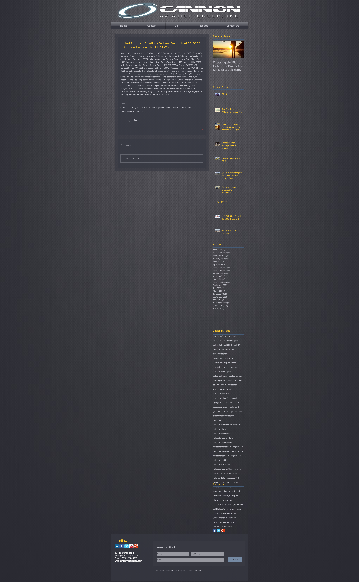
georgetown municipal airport (226, 407)
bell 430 (216, 349)
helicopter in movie (221, 451)
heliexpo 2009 (219, 473)
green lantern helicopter (223, 416)
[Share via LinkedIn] (135, 120)
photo (215, 500)
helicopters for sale (221, 464)
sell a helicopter (219, 504)
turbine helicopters (228, 513)
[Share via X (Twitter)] (128, 120)
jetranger (217, 487)
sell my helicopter (235, 504)
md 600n (217, 495)
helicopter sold (219, 460)
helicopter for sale (221, 447)
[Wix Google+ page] (136, 546)
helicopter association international (228, 424)
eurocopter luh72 (220, 398)
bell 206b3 (217, 345)
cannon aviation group (130, 107)
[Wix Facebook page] (121, 546)
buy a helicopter (220, 354)
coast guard (232, 367)
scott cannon (226, 500)
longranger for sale (232, 491)
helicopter (146, 107)
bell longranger (227, 349)
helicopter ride (237, 451)
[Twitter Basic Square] (218, 530)
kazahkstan (228, 487)
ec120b (216, 385)
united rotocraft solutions (131, 111)
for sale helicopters (233, 402)
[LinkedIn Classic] (117, 546)
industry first (232, 482)
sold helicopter (219, 509)
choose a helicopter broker (224, 362)
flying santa (218, 402)
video (233, 522)
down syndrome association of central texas (228, 380)
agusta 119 (218, 336)
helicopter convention (222, 442)
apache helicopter (230, 340)
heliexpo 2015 (219, 482)
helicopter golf (236, 447)
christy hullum (219, 367)
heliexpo (237, 469)
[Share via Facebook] (121, 120)
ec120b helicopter (229, 385)
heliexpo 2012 (219, 478)
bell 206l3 (228, 345)
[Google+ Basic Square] (223, 530)
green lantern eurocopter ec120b (227, 411)
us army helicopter (221, 522)
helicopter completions (181, 107)
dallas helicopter (220, 376)
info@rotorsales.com (131, 560)
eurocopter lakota (221, 393)
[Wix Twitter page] (126, 546)
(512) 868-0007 (129, 558)
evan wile (234, 398)
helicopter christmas (222, 433)
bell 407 (237, 345)
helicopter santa (235, 456)
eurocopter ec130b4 (161, 107)
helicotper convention (222, 469)
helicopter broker (220, 429)
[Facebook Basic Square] (214, 530)
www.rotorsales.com (222, 526)
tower (215, 513)
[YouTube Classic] (131, 546)
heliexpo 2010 (233, 473)
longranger (218, 491)
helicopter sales (220, 456)
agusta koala (230, 336)
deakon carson (235, 376)
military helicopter (230, 495)
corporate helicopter (222, 371)
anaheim (217, 340)
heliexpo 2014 (233, 478)
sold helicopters (234, 509)
